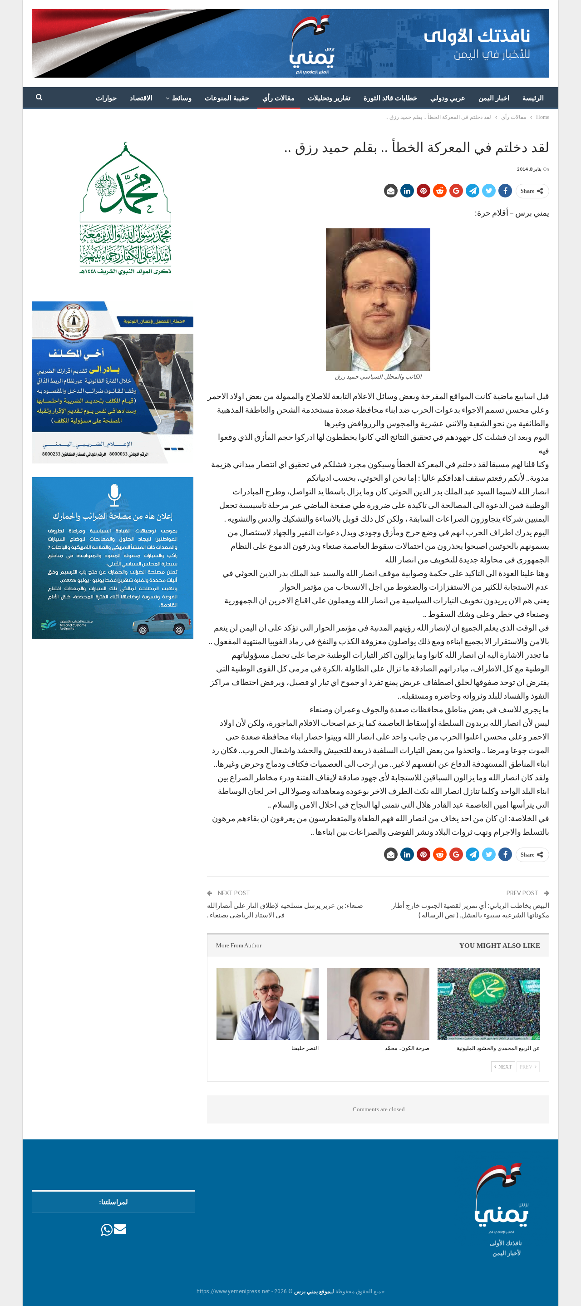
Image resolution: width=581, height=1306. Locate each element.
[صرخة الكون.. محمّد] (378, 1004)
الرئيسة (533, 98)
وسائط (182, 98)
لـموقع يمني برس (314, 1291)
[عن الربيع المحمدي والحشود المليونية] (489, 1004)
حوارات (106, 98)
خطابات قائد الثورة (390, 98)
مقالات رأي (278, 98)
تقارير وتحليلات (329, 98)
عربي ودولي (447, 98)
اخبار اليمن (493, 98)
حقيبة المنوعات (227, 98)
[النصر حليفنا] (268, 1004)
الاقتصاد (141, 98)
